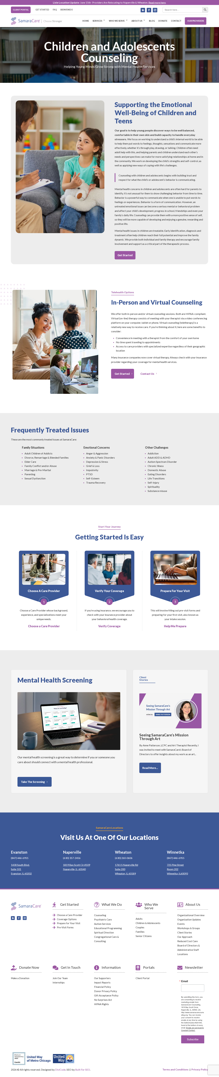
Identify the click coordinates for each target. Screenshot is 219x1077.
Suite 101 (16, 869)
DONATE (162, 21)
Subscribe (192, 1039)
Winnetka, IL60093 (177, 873)
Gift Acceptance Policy (106, 995)
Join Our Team (60, 978)
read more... (150, 767)
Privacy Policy (199, 1069)
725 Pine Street (175, 864)
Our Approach (184, 936)
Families (140, 931)
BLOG (152, 21)
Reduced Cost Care (187, 941)
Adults (139, 918)
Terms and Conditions (175, 1069)
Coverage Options (67, 919)
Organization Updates (189, 919)
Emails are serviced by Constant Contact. (192, 1028)
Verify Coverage (109, 626)
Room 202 (172, 869)
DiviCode (60, 1069)
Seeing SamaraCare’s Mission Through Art (163, 737)
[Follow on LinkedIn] (143, 10)
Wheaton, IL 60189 (125, 873)
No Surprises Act (103, 999)
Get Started (125, 255)
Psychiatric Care (103, 919)
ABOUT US (136, 21)
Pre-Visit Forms (65, 927)
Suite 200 (120, 869)
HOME (85, 21)
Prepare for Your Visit (68, 923)
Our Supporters (102, 978)
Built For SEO (82, 1069)
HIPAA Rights (101, 1004)
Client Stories (184, 932)
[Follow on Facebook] (149, 10)
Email (184, 981)
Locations (182, 954)
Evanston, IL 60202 (21, 873)
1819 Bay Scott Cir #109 (76, 864)
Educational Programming (108, 928)
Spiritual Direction (104, 932)
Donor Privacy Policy (105, 991)
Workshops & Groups (188, 928)
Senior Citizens (144, 936)
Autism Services (102, 923)
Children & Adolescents (148, 923)
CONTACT (176, 21)
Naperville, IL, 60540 (74, 869)
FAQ (55, 10)
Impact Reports (102, 982)
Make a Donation (20, 978)
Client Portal (142, 978)
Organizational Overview (190, 915)
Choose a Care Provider (44, 626)
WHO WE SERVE (117, 21)
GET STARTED (42, 10)
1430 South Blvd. (20, 864)
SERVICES (97, 21)
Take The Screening (33, 781)
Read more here (157, 2)
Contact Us (147, 373)
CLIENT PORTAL (21, 9)
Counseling (100, 915)
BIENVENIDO (66, 10)
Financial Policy (102, 986)
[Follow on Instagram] (155, 10)
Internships (59, 982)
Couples (140, 927)
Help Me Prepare (175, 626)
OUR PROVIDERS (195, 21)
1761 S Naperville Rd (126, 864)
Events (181, 923)
